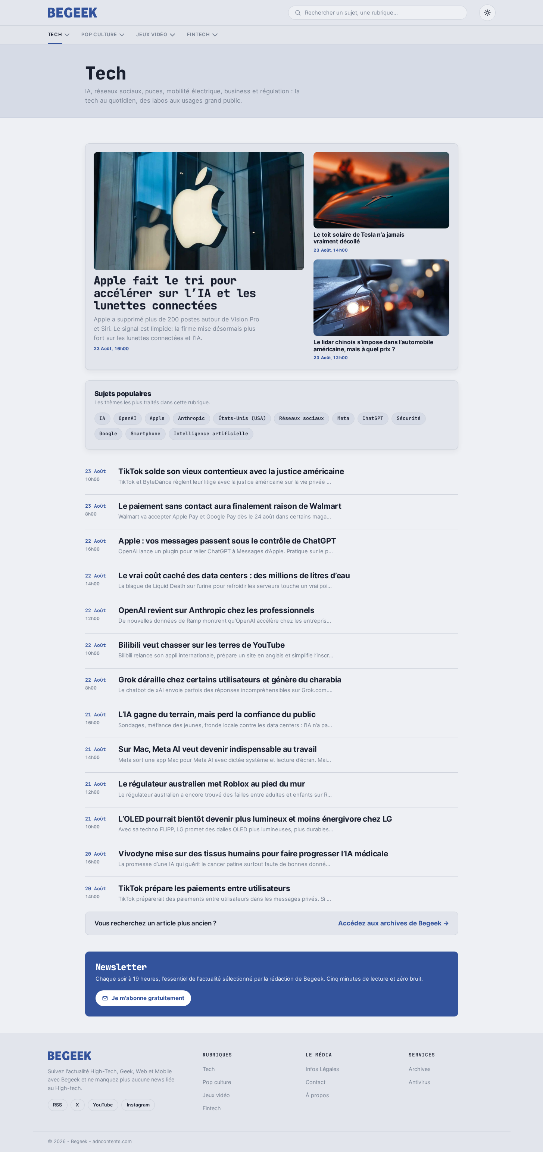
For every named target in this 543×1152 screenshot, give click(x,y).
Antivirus (419, 1082)
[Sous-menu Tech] (67, 35)
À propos (317, 1095)
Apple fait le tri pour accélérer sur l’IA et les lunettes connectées (175, 293)
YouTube (103, 1105)
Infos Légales (322, 1069)
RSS (57, 1105)
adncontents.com (112, 1141)
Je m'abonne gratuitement (148, 998)
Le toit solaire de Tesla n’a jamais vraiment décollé (359, 238)
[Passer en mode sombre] (487, 12)
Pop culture (99, 34)
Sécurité (409, 418)
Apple (157, 418)
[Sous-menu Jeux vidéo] (172, 35)
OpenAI (128, 418)
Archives (420, 1069)
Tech (55, 34)
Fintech (198, 34)
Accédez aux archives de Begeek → (393, 923)
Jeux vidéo (152, 34)
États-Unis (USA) (242, 418)
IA (102, 418)
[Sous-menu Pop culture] (121, 35)
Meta (343, 418)
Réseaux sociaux (301, 418)
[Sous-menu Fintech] (214, 35)
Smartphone (145, 433)
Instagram (138, 1105)
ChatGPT (372, 418)
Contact (315, 1082)
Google (108, 433)
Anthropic (191, 418)
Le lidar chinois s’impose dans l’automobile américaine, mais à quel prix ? (373, 346)
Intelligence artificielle (211, 433)
